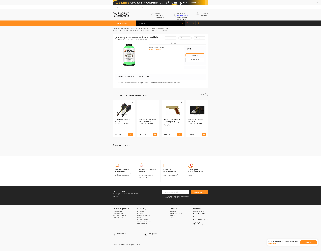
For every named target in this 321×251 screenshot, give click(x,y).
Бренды (172, 217)
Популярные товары (176, 213)
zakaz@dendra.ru (182, 16)
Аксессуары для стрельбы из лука (135, 28)
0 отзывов (182, 43)
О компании (140, 211)
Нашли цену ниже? (190, 51)
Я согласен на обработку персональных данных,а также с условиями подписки (177, 197)
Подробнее (272, 243)
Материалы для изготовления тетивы (157, 28)
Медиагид (173, 211)
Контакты (140, 213)
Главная (115, 28)
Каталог (121, 28)
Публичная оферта (142, 223)
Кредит (147, 76)
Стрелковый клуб (152, 7)
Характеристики (130, 76)
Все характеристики (155, 49)
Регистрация (204, 7)
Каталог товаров (121, 23)
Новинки (172, 215)
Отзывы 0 (140, 76)
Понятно (308, 242)
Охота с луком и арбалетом (165, 7)
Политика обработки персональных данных (143, 220)
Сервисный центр (118, 217)
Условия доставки (117, 7)
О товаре (120, 76)
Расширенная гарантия (140, 7)
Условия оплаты (128, 7)
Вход (198, 7)
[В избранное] (132, 103)
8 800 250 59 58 (199, 214)
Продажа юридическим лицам (144, 216)
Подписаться (198, 192)
